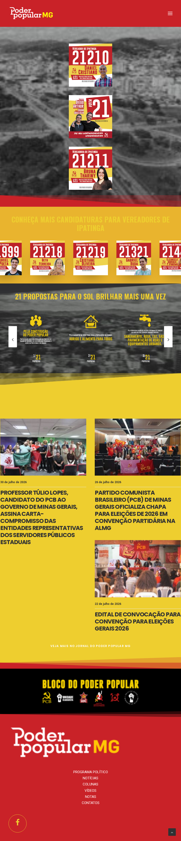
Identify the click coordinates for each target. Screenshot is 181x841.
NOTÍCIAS (90, 778)
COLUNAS (90, 784)
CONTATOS (90, 803)
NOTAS (90, 797)
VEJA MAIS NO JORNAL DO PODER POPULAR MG (90, 646)
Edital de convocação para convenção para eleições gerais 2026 (138, 621)
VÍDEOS (90, 790)
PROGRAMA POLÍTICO (90, 772)
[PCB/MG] (31, 13)
